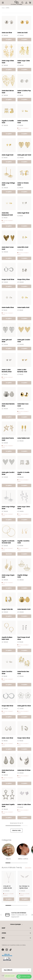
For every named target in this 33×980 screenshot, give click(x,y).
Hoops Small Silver (8, 279)
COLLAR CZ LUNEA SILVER (7, 887)
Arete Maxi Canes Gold (8, 248)
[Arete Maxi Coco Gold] (24, 394)
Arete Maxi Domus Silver (8, 771)
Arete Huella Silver (8, 307)
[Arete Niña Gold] (24, 237)
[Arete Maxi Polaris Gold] (9, 428)
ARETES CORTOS (23, 859)
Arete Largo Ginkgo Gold (8, 184)
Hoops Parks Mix (7, 609)
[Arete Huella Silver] (9, 298)
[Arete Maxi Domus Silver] (9, 760)
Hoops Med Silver (7, 706)
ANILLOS (8, 859)
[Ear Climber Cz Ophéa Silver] (24, 877)
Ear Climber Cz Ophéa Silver (24, 887)
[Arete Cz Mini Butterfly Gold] (24, 360)
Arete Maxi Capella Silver (8, 805)
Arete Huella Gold (23, 307)
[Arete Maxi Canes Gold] (9, 237)
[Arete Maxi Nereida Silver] (9, 394)
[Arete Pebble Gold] (24, 428)
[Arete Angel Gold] (9, 145)
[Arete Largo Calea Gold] (24, 51)
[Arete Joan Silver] (9, 728)
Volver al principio (15, 924)
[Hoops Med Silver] (9, 696)
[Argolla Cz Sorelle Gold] (9, 111)
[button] (30, 3)
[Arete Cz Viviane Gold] (24, 173)
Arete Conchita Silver (7, 672)
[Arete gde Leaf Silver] (9, 330)
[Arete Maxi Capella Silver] (9, 795)
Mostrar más (16, 830)
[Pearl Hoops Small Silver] (24, 628)
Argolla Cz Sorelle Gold (8, 122)
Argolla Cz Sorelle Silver (23, 473)
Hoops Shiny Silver (23, 279)
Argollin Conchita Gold (23, 542)
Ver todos (28, 867)
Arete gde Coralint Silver (8, 473)
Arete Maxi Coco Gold (22, 405)
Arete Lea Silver (7, 33)
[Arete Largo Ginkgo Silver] (9, 497)
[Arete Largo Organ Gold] (9, 565)
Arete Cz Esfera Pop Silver (24, 92)
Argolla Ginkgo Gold (22, 576)
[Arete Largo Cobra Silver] (24, 497)
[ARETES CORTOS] (23, 849)
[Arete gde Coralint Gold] (24, 330)
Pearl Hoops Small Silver (23, 638)
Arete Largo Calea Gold (23, 62)
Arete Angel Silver (23, 213)
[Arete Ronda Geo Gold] (24, 662)
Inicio (3, 7)
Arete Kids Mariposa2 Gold (7, 214)
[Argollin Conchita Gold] (24, 531)
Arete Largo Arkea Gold (8, 62)
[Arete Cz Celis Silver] (24, 795)
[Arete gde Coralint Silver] (9, 463)
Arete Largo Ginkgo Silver (8, 508)
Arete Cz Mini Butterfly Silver (7, 371)
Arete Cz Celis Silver (24, 804)
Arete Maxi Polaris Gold (8, 439)
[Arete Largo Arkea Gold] (9, 51)
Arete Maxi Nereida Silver (8, 405)
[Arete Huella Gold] (24, 298)
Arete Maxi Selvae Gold (8, 92)
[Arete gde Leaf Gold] (24, 145)
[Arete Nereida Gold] (24, 600)
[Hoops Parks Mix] (9, 600)
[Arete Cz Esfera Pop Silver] (24, 81)
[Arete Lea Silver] (9, 23)
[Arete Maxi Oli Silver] (24, 760)
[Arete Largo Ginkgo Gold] (9, 173)
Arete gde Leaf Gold (24, 155)
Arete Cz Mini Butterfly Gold (22, 371)
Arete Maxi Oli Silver (24, 770)
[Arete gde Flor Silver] (24, 696)
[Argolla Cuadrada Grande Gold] (9, 531)
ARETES (7, 7)
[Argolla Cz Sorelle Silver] (24, 463)
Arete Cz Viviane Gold (23, 184)
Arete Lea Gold (22, 33)
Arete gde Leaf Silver (7, 341)
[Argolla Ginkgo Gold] (24, 565)
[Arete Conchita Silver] (9, 662)
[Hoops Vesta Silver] (24, 728)
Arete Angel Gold (7, 155)
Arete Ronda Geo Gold (23, 672)
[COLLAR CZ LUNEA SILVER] (8, 877)
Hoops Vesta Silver (23, 738)
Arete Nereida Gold (23, 609)
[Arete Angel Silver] (24, 203)
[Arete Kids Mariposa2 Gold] (9, 203)
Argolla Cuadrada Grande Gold (8, 542)
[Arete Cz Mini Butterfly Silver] (9, 360)
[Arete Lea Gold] (24, 23)
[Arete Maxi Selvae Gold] (9, 81)
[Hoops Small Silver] (9, 270)
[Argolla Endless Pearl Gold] (9, 628)
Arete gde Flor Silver (24, 706)
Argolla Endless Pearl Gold (7, 638)
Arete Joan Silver (7, 738)
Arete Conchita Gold (22, 122)
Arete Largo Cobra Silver (23, 508)
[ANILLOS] (8, 849)
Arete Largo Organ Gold (8, 576)
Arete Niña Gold (22, 247)
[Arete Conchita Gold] (24, 111)
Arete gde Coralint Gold (23, 341)
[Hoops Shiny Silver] (24, 270)
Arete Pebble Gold (23, 438)
